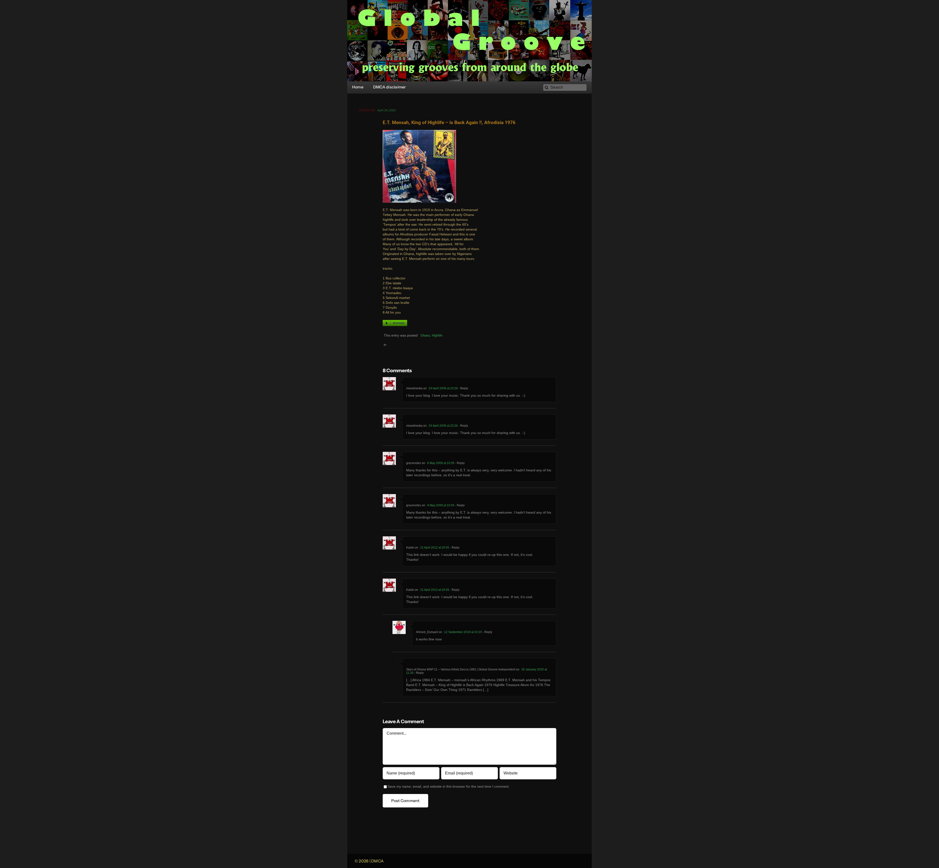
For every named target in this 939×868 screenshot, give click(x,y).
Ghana (425, 335)
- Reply (463, 388)
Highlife (437, 335)
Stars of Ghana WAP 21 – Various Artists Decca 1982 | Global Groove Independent (460, 669)
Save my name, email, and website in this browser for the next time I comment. (449, 786)
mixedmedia (414, 388)
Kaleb (410, 547)
